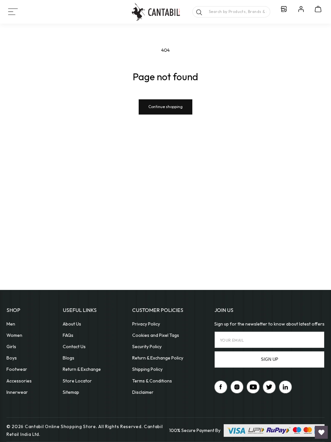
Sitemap (71, 392)
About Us (72, 324)
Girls (11, 346)
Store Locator (77, 381)
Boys (11, 358)
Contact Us (74, 346)
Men (10, 324)
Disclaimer (143, 392)
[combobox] (231, 11)
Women (14, 335)
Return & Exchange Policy (157, 358)
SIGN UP (269, 359)
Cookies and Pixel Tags (155, 335)
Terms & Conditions (152, 381)
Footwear (16, 369)
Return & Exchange (82, 369)
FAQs (68, 335)
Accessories (19, 381)
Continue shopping (165, 106)
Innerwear (17, 392)
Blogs (68, 358)
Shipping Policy (147, 369)
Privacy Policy (146, 324)
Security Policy (147, 346)
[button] (12, 11)
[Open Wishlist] (321, 432)
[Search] (199, 12)
